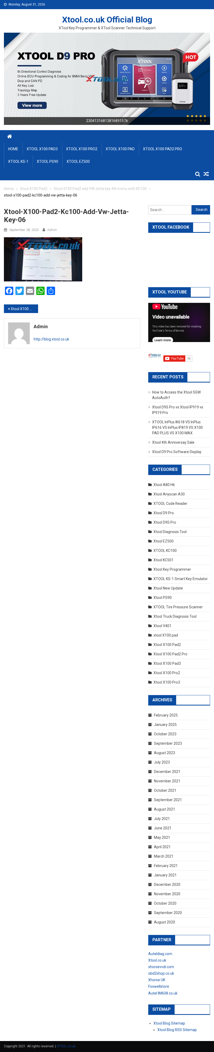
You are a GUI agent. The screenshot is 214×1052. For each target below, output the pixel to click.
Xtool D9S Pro (164, 522)
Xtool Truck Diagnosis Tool (175, 616)
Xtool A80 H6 (164, 485)
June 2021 (162, 828)
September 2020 (168, 913)
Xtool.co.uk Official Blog (107, 20)
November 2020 (167, 894)
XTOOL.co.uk (66, 1046)
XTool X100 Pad (120, 149)
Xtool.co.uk (157, 960)
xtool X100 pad (165, 635)
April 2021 (162, 847)
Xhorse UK (156, 980)
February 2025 (166, 715)
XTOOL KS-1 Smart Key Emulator (180, 579)
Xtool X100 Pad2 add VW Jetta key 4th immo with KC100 (24, 309)
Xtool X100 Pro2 (166, 673)
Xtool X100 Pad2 (167, 645)
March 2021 (164, 856)
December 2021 (167, 772)
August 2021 (164, 809)
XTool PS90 (47, 161)
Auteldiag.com (160, 954)
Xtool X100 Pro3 (166, 682)
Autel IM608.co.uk (162, 993)
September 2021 (168, 800)
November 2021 (167, 781)
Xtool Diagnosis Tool (170, 532)
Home (13, 149)
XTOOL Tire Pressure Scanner (178, 607)
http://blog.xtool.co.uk (51, 339)
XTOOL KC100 (165, 550)
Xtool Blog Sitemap (169, 1023)
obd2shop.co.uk (161, 973)
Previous (10, 77)
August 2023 (164, 753)
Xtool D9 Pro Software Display (176, 452)
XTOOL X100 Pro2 (81, 149)
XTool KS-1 (18, 161)
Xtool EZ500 (163, 541)
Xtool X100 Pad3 (167, 663)
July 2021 (162, 819)
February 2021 (166, 866)
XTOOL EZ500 (78, 161)
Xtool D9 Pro (163, 513)
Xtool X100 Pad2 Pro (170, 654)
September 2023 (168, 743)
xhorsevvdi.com (161, 967)
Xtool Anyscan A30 (169, 494)
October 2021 (165, 790)
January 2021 (165, 875)
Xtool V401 (162, 626)
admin (52, 230)
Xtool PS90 (162, 598)
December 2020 (167, 884)
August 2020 (164, 922)
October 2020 (165, 903)
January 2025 (165, 724)
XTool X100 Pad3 (42, 149)
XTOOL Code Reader (170, 503)
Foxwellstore (158, 986)
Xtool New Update (168, 588)
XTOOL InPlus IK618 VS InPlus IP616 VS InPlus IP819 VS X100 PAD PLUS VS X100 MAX (177, 427)
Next (203, 77)
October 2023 (165, 734)
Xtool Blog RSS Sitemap (177, 1030)
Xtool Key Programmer (172, 569)
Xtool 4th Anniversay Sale (173, 442)
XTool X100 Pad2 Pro (162, 149)
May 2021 (162, 837)
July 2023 (162, 762)
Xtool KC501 (163, 560)
